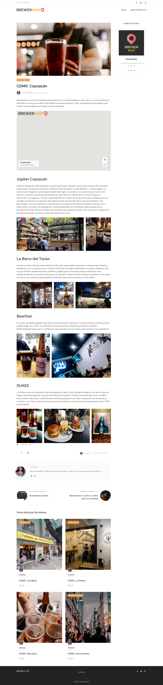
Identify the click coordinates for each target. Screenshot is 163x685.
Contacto (81, 672)
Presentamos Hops (38, 495)
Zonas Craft (23, 80)
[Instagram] (145, 3)
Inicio (123, 10)
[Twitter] (140, 3)
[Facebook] (136, 3)
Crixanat (28, 93)
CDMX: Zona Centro (79, 653)
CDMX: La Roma (76, 580)
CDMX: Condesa (28, 580)
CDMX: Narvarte (28, 653)
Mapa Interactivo (138, 10)
